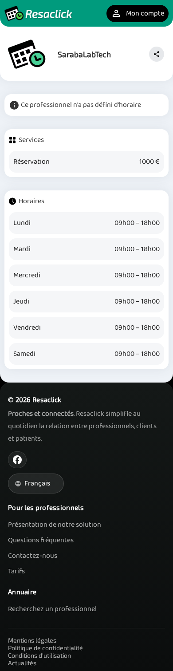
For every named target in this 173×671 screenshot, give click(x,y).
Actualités (22, 663)
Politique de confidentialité (45, 647)
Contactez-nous (32, 555)
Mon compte (137, 13)
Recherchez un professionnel (52, 609)
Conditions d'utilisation (39, 655)
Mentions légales (32, 640)
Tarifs (16, 571)
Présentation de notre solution (54, 524)
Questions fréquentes (41, 540)
